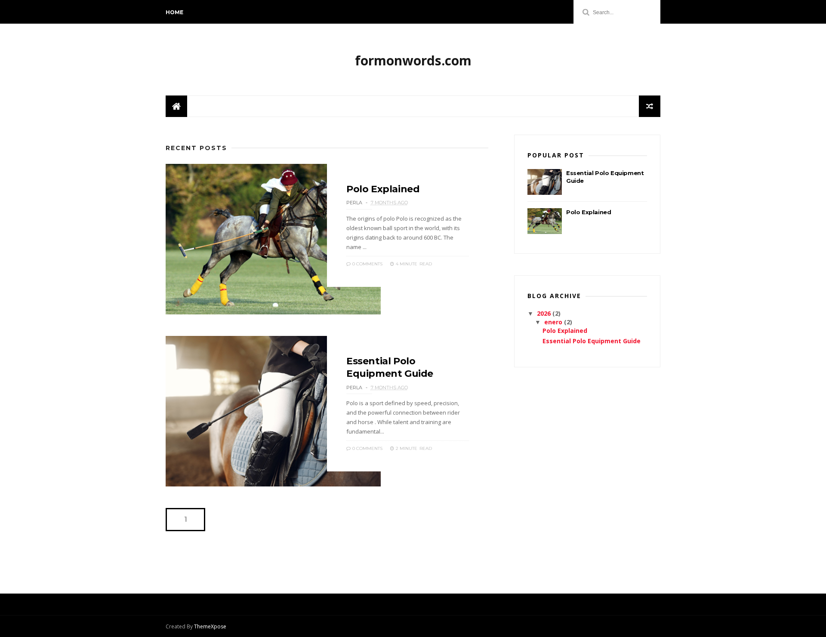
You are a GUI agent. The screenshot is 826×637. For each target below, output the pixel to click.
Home (174, 12)
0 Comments (366, 264)
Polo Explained (382, 189)
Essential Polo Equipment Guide (591, 341)
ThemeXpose (210, 626)
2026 (544, 313)
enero (554, 322)
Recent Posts (196, 148)
